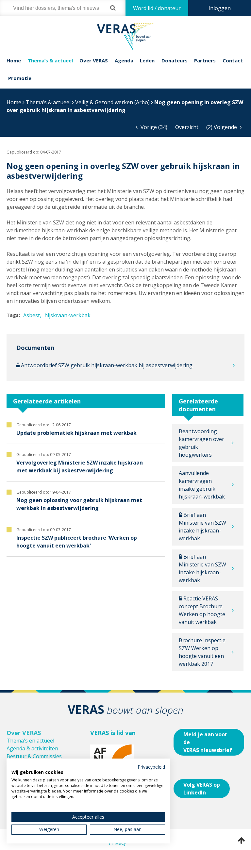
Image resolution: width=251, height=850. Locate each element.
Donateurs (174, 60)
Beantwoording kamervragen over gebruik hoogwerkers (201, 443)
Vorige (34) (153, 127)
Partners (205, 60)
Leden (147, 60)
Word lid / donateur (157, 8)
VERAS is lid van (113, 733)
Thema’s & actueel (50, 60)
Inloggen (220, 8)
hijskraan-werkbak (67, 315)
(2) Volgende (222, 127)
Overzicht (186, 127)
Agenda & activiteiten (32, 748)
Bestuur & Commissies (34, 756)
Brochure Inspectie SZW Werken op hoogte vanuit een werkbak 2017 (202, 652)
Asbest (31, 315)
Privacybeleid (151, 767)
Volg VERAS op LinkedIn (201, 788)
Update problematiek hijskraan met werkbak (76, 432)
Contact (233, 60)
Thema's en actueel (30, 740)
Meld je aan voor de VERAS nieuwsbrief (207, 742)
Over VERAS (93, 60)
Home (14, 60)
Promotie (19, 78)
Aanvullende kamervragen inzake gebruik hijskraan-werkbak (202, 484)
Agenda (124, 60)
